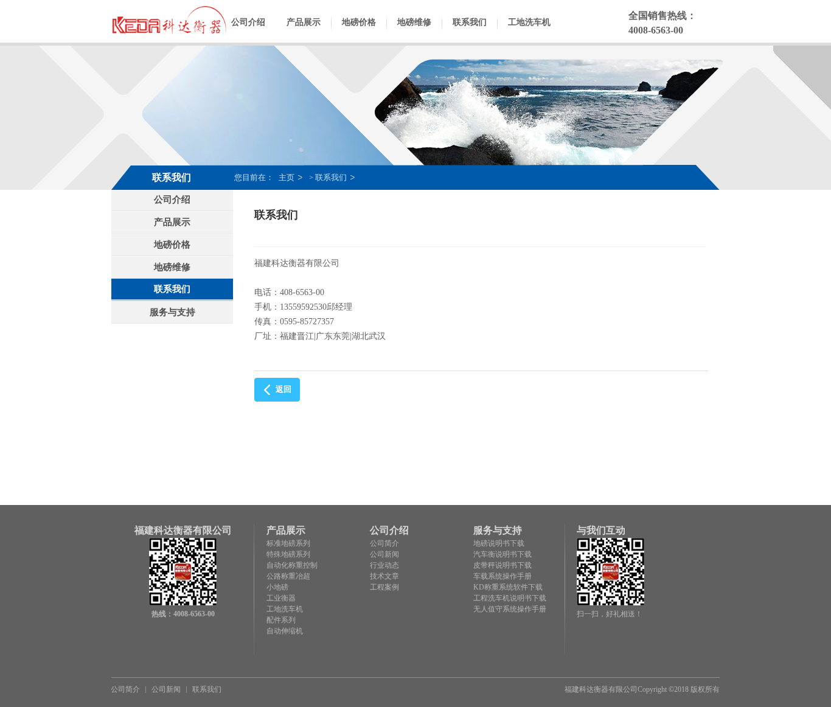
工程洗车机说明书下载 (509, 598)
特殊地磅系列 (288, 554)
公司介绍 (248, 22)
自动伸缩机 (284, 631)
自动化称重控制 (292, 565)
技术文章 (384, 576)
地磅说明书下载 (498, 543)
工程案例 (384, 587)
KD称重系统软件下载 (508, 587)
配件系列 (281, 620)
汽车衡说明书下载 (502, 554)
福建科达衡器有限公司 (601, 689)
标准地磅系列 (288, 543)
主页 (286, 177)
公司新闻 (384, 554)
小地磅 (277, 587)
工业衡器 (281, 598)
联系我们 (470, 22)
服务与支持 (172, 312)
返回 (283, 389)
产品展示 (304, 22)
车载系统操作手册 (502, 576)
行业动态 (384, 565)
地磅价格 (359, 22)
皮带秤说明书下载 (502, 565)
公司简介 (384, 543)
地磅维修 (414, 22)
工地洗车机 (529, 22)
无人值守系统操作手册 (509, 609)
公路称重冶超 (288, 576)
